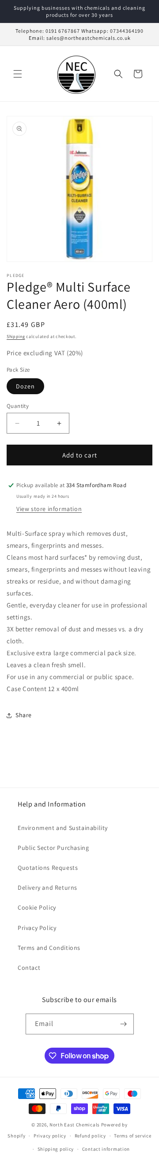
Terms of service (132, 1136)
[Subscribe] (123, 1024)
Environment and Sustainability (63, 828)
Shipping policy (56, 1149)
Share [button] (23, 715)
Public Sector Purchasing (53, 848)
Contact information (106, 1149)
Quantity (18, 406)
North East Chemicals (74, 1125)
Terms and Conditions (49, 948)
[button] (17, 74)
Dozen (25, 386)
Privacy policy (50, 1136)
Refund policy (90, 1136)
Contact (29, 968)
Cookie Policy (37, 907)
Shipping (16, 336)
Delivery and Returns (47, 887)
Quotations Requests (48, 868)
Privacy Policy (37, 928)
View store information (49, 509)
